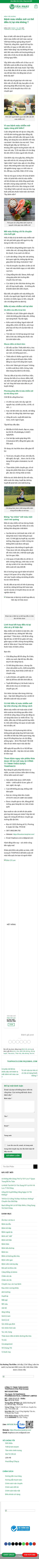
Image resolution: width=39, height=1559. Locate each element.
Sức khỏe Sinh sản (9, 1328)
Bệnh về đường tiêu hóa (11, 1256)
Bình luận (8, 1098)
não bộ (4, 1308)
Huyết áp (5, 1296)
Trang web (8, 1135)
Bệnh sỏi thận (7, 1240)
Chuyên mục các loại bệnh (11, 1284)
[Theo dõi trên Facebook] (5, 1544)
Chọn (11, 1024)
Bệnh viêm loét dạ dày (10, 1264)
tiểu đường (25, 1053)
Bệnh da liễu (6, 1224)
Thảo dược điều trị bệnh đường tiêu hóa (16, 1336)
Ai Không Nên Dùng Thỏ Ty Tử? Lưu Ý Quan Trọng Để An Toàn (18, 1180)
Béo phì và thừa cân (9, 1268)
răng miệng (6, 1312)
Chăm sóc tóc (7, 1280)
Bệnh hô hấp (6, 1228)
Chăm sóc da (6, 1276)
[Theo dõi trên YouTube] (34, 1544)
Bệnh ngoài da (7, 1232)
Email (6, 1126)
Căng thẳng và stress (9, 1272)
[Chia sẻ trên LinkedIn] (29, 1042)
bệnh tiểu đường (25, 1051)
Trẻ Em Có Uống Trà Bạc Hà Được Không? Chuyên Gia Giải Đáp (18, 1200)
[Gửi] (35, 1167)
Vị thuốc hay (6, 1352)
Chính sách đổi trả (12, 1487)
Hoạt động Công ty (12, 1461)
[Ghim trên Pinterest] (25, 1042)
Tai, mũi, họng (7, 1332)
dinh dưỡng (6, 1292)
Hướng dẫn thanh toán (13, 1480)
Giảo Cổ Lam (11, 1018)
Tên (6, 1116)
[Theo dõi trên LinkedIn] (30, 1544)
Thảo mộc (18, 1053)
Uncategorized (7, 1344)
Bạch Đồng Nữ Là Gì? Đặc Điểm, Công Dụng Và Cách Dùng (18, 1207)
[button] (3, 6)
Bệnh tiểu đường (10, 16)
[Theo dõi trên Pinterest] (27, 1544)
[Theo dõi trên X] (16, 1544)
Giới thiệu (8, 1443)
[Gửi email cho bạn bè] (21, 1042)
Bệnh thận (5, 1244)
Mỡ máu (5, 1304)
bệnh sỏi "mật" (7, 1236)
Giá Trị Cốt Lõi (10, 1454)
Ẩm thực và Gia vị (8, 1220)
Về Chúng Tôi (7, 1348)
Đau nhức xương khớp (10, 1288)
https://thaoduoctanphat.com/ (23, 834)
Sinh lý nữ (5, 1320)
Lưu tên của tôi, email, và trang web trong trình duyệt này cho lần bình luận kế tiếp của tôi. (19, 1148)
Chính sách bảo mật (12, 1491)
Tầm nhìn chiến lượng (13, 1450)
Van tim (32, 1053)
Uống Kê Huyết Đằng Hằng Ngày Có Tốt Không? (17, 1193)
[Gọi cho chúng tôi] (23, 1544)
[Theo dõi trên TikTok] (13, 1544)
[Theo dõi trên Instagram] (9, 1544)
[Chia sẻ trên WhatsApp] (10, 1042)
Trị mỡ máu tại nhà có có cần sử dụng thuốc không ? (29, 1073)
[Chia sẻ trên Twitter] (17, 1042)
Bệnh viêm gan (7, 1260)
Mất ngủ (4, 1300)
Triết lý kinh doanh (12, 1447)
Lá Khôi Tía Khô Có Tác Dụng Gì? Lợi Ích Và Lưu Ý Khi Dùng (18, 1187)
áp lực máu (15, 1051)
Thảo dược (11, 1053)
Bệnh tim (5, 1252)
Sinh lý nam (6, 1316)
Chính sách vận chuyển (14, 1483)
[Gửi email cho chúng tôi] (20, 1544)
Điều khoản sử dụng (12, 1494)
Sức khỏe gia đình (8, 1324)
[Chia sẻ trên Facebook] (14, 1042)
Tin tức (4, 1340)
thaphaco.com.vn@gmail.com (14, 29)
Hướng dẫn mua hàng (13, 1476)
